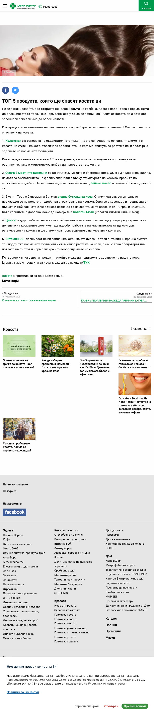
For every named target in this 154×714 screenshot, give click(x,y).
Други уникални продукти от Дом (128, 605)
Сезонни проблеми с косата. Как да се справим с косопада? (17, 447)
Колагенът (13, 141)
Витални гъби (63, 543)
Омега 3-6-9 (10, 548)
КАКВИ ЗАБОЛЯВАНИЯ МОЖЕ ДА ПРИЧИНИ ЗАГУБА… (114, 300)
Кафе (6, 539)
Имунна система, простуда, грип (24, 552)
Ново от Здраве (13, 535)
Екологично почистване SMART (126, 610)
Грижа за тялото (65, 623)
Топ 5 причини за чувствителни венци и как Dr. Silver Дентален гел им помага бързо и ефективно (94, 367)
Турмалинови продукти (69, 579)
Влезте (7, 276)
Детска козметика (118, 539)
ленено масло (101, 183)
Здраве (8, 530)
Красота (60, 601)
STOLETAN (61, 593)
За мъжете (10, 580)
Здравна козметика (67, 610)
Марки (110, 637)
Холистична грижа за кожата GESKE (125, 546)
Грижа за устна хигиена (69, 628)
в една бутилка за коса (75, 196)
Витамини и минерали (17, 544)
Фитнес (59, 557)
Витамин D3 (14, 239)
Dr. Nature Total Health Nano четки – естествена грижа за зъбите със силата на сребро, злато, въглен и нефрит (135, 405)
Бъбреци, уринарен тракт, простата (20, 627)
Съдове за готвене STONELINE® (127, 574)
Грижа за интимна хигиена (71, 632)
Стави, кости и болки (17, 638)
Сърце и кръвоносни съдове (21, 606)
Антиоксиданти (13, 561)
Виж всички (139, 329)
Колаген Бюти (83, 212)
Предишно (10, 293)
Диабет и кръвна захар (18, 633)
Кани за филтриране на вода (124, 578)
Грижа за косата (65, 614)
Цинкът (11, 220)
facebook (14, 512)
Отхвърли (111, 706)
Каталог (111, 618)
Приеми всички (135, 706)
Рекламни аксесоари (119, 601)
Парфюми (112, 534)
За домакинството (118, 583)
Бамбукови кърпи (117, 592)
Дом (109, 556)
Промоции (113, 631)
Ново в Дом (113, 560)
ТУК (86, 262)
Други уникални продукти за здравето (73, 564)
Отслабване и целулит (68, 534)
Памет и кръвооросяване (19, 593)
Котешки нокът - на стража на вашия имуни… (30, 300)
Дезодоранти (114, 530)
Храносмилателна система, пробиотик (21, 613)
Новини (111, 625)
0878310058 (50, 6)
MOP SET (111, 596)
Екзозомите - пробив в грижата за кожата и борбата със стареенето (134, 364)
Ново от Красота (65, 605)
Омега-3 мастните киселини (26, 173)
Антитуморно (63, 548)
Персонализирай (87, 706)
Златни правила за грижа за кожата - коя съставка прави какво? (18, 364)
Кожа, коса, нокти (66, 530)
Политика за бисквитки (23, 692)
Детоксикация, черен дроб (20, 620)
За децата (9, 570)
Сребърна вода (64, 570)
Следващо (144, 293)
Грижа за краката (66, 641)
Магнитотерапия (65, 575)
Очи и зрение (11, 597)
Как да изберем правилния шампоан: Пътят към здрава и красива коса (55, 365)
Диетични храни (65, 588)
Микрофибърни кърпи (120, 565)
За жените (9, 575)
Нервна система (13, 584)
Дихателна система (15, 602)
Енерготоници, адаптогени (20, 566)
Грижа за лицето (65, 619)
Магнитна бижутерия (68, 584)
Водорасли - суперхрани (70, 539)
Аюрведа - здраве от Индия (72, 552)
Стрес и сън (10, 589)
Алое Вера (9, 557)
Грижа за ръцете (65, 637)
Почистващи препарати (121, 587)
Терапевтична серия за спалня (126, 569)
